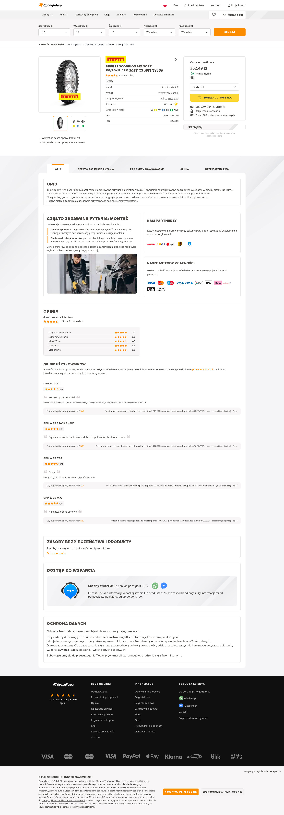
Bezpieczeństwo (217, 169)
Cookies (95, 737)
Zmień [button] (175, 93)
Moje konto (238, 5)
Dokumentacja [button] (56, 553)
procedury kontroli (202, 369)
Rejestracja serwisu (102, 708)
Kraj (93, 725)
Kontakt (215, 5)
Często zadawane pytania (96, 169)
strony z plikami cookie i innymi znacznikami (63, 800)
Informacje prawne (102, 714)
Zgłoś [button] (235, 411)
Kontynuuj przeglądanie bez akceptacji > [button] (262, 771)
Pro (175, 5)
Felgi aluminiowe (144, 702)
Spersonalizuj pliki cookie (222, 791)
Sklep (120, 14)
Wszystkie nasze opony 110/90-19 (61, 137)
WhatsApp (190, 698)
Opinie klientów (194, 5)
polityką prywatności (143, 645)
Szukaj (229, 32)
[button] (218, 411)
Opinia (184, 169)
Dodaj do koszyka (217, 97)
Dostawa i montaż (164, 14)
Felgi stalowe (142, 697)
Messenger (190, 705)
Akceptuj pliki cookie (181, 791)
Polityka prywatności (103, 731)
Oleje (107, 14)
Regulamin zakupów (102, 720)
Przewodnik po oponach (104, 697)
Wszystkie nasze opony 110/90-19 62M (63, 142)
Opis (58, 169)
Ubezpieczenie (99, 691)
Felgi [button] (63, 14)
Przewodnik (140, 14)
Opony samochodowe (147, 691)
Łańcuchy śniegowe (87, 14)
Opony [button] (46, 14)
